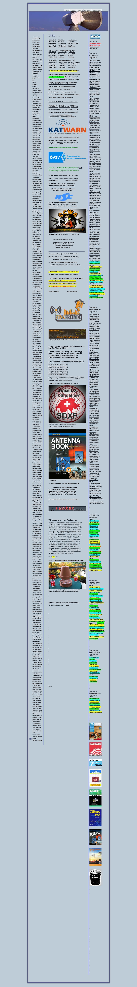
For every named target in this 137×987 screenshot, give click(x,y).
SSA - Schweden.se (95, 175)
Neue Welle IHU (36, 366)
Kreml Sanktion (36, 598)
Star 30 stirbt (36, 518)
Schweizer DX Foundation (68, 424)
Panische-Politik (37, 276)
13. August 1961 (37, 573)
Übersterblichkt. (37, 347)
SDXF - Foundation (94, 154)
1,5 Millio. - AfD (36, 693)
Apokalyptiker (36, 385)
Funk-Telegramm (94, 238)
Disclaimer (80, 10)
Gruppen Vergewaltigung (97, 602)
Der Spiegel (35, 339)
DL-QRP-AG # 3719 (64, 107)
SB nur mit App (36, 485)
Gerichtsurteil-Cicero (96, 567)
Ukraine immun (36, 242)
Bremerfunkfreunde (95, 65)
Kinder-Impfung (36, 181)
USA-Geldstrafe (37, 278)
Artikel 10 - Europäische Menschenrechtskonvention (64, 137)
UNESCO (35, 73)
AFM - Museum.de (94, 60)
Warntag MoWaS (37, 67)
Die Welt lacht (36, 447)
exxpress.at (93, 680)
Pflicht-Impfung (36, 227)
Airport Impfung (36, 330)
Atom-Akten (35, 632)
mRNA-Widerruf (37, 400)
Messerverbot (36, 484)
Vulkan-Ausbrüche (94, 137)
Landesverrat (36, 396)
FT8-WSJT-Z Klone (94, 72)
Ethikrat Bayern (37, 250)
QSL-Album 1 (36, 134)
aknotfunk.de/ (68, 115)
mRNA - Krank (36, 292)
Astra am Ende (36, 529)
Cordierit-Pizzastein (95, 707)
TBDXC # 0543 (53, 60)
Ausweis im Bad (37, 736)
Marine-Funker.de (94, 120)
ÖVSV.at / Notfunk (94, 183)
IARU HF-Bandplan (94, 215)
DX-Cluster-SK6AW (94, 156)
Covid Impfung (36, 179)
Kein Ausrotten (36, 364)
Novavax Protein (37, 214)
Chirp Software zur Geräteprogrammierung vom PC (63, 112)
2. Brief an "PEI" (37, 383)
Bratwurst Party (37, 645)
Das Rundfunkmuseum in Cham (58, 74)
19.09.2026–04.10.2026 (96, 287)
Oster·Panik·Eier (37, 409)
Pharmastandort (37, 609)
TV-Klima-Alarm (37, 556)
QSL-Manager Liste (94, 205)
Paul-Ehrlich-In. (36, 335)
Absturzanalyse (37, 537)
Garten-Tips (35, 668)
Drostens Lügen (37, 594)
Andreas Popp (94, 676)
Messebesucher (37, 122)
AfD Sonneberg (36, 504)
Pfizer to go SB (36, 265)
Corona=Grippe (36, 427)
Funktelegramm (37, 120)
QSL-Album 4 (36, 139)
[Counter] (95, 38)
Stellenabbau (36, 733)
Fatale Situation (36, 430)
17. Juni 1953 (36, 489)
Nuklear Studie (36, 436)
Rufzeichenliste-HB (94, 224)
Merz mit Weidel (37, 695)
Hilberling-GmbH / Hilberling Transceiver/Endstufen (63, 102)
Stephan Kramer (37, 571)
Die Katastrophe (37, 398)
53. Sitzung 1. (36, 307)
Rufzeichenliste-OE (94, 226)
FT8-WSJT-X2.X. (37, 61)
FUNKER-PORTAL (94, 67)
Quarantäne (35, 198)
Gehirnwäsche (36, 229)
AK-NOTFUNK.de (94, 139)
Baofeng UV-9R (36, 132)
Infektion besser (37, 434)
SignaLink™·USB (37, 60)
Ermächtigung (36, 531)
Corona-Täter (36, 404)
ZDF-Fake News (37, 561)
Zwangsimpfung (37, 390)
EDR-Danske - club (94, 178)
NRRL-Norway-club (94, 176)
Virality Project (36, 459)
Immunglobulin (36, 375)
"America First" (37, 480)
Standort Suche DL (94, 256)
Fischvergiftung (36, 541)
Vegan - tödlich (36, 463)
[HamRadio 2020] (95, 755)
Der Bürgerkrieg (37, 358)
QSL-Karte (35, 75)
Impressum (73, 10)
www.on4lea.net (94, 47)
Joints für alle (36, 586)
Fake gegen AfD (37, 630)
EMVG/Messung (37, 92)
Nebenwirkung (36, 191)
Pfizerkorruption (37, 200)
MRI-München (36, 233)
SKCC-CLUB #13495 (95, 159)
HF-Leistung (35, 44)
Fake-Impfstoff (36, 620)
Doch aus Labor (37, 164)
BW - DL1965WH (94, 103)
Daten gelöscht (36, 636)
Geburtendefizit (36, 465)
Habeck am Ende (37, 563)
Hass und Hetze (37, 567)
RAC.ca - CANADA (95, 161)
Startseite (35, 37)
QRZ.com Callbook (94, 219)
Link (80, 168)
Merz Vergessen (37, 706)
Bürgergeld (35, 579)
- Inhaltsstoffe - (36, 286)
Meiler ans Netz (36, 560)
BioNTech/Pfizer (37, 202)
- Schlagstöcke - (37, 360)
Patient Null (35, 493)
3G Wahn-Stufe (36, 343)
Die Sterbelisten (37, 282)
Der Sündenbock (37, 352)
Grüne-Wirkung (36, 679)
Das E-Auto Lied (37, 514)
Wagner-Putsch (36, 501)
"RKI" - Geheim (36, 246)
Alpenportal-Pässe (94, 123)
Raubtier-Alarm (36, 542)
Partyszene (35, 453)
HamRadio (35, 130)
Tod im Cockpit (36, 592)
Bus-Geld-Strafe (37, 189)
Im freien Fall (36, 428)
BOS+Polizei (36, 113)
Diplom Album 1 (37, 145)
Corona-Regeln (36, 219)
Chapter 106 (75, 234)
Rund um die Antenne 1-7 (71, 140)
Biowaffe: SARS (37, 168)
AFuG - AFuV (36, 115)
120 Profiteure (36, 451)
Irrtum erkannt (36, 468)
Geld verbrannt (36, 727)
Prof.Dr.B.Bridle (36, 297)
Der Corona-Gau (37, 582)
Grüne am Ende (36, 677)
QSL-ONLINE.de (93, 207)
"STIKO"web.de (36, 252)
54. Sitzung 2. (36, 309)
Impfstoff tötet (36, 284)
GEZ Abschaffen (37, 687)
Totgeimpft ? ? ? (37, 301)
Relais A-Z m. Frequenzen (56, 94)
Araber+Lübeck (36, 615)
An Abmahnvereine (96, 10)
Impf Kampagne (37, 185)
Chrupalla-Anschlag (95, 561)
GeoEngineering (37, 683)
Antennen (35, 48)
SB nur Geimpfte (37, 267)
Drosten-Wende (36, 619)
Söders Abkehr (36, 269)
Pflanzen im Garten (95, 710)
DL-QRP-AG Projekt (95, 197)
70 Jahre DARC (36, 151)
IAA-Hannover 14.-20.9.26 (97, 280)
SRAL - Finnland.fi (94, 173)
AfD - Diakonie (36, 700)
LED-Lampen (36, 94)
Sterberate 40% (36, 368)
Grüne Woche (36, 674)
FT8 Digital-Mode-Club (65, 50)
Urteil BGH (35, 118)
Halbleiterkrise (36, 725)
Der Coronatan (36, 402)
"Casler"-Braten (37, 662)
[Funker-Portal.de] (67, 510)
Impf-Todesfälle (36, 195)
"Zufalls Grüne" (36, 575)
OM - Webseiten (36, 141)
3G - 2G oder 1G (37, 271)
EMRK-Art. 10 (36, 117)
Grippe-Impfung (36, 290)
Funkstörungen (36, 90)
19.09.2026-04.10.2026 (96, 291)
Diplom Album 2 (37, 147)
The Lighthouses (94, 200)
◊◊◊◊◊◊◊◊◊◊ (35, 157)
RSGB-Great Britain (95, 164)
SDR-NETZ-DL (36, 101)
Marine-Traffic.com (94, 111)
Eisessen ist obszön (95, 599)
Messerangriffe (36, 639)
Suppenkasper (36, 554)
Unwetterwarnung (94, 129)
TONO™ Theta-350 (94, 86)
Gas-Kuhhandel (36, 472)
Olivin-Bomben (36, 149)
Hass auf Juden (36, 411)
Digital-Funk (35, 58)
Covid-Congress (37, 415)
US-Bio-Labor (36, 685)
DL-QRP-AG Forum (94, 198)
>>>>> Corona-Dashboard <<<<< (65, 487)
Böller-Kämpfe (36, 626)
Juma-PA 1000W (37, 54)
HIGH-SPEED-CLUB (95, 195)
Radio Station (36, 41)
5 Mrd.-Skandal (36, 461)
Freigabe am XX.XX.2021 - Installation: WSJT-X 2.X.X (63, 256)
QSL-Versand (36, 77)
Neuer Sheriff (36, 698)
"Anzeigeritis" (36, 487)
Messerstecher (36, 702)
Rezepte (67, 10)
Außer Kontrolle (37, 421)
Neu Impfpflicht (36, 373)
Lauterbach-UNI (37, 442)
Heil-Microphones (94, 84)
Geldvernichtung (37, 255)
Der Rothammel (37, 50)
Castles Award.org (94, 79)
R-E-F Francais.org (94, 166)
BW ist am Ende (37, 634)
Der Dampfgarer (37, 655)
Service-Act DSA (37, 603)
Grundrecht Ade (37, 318)
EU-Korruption (36, 714)
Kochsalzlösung (37, 263)
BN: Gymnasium (37, 495)
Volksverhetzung (37, 510)
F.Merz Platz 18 (36, 719)
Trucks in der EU (37, 377)
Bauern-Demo (36, 628)
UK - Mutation (36, 236)
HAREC (34, 84)
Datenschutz (87, 10)
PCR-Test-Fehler (37, 295)
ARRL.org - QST (93, 212)
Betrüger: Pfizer (37, 440)
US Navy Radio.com (95, 113)
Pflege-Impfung (36, 413)
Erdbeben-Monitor (94, 135)
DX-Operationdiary (94, 149)
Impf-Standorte (36, 225)
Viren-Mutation (36, 234)
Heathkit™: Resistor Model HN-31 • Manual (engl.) (63, 82)
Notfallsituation (36, 341)
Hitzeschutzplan (37, 596)
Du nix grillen (36, 735)
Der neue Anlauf (37, 128)
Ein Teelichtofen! (37, 643)
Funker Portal (67, 89)
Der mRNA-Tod (36, 303)
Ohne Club (35, 96)
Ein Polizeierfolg (37, 362)
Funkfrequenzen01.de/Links (72, 94)
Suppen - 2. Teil (36, 660)
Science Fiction (36, 354)
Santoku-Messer (37, 651)
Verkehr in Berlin (94, 122)
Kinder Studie (36, 605)
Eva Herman (36, 316)
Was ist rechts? (36, 508)
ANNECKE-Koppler (94, 88)
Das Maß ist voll (37, 552)
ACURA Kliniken (37, 369)
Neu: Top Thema (37, 381)
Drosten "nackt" (37, 584)
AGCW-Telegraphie (94, 192)
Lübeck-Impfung (37, 328)
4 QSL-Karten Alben (95, 258)
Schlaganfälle (36, 406)
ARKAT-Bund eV (37, 69)
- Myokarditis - (36, 565)
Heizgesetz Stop (37, 520)
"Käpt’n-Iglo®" (36, 607)
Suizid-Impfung (36, 392)
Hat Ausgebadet (37, 525)
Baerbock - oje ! (37, 446)
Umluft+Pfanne (36, 653)
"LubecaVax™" (36, 331)
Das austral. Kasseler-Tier (97, 294)
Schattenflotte (36, 721)
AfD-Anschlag (36, 622)
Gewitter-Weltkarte (94, 127)
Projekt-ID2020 (36, 231)
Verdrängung (36, 704)
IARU (34, 79)
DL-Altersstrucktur (94, 231)
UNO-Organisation (94, 234)
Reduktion (35, 172)
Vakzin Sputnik (36, 212)
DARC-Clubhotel (37, 99)
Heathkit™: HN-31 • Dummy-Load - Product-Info (62, 84)
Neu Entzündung (37, 288)
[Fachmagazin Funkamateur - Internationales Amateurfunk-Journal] (95, 739)
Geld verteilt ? (36, 729)
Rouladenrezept (37, 666)
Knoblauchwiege (37, 664)
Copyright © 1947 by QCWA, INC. (58, 234)
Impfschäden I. (36, 196)
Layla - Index (36, 432)
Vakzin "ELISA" (36, 333)
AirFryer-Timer (36, 657)
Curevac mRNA (37, 206)
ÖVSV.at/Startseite (94, 181)
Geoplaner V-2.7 (93, 146)
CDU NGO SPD (36, 708)
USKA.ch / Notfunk (94, 187)
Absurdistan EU (37, 217)
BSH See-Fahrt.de (94, 117)
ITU (33, 80)
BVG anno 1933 (36, 506)
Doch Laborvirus (37, 162)
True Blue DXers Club (65, 60)
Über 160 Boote (36, 613)
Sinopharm (35, 210)
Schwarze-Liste (36, 103)
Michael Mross (94, 678)
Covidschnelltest (37, 261)
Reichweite (35, 52)
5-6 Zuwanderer (36, 533)
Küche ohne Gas (37, 647)
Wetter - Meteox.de (94, 125)
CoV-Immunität (36, 601)
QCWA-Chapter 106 (95, 158)
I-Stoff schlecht (36, 349)
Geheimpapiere (36, 244)
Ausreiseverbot (36, 535)
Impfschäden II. (36, 423)
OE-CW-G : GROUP (95, 193)
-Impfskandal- (36, 527)
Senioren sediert (37, 176)
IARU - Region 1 (93, 214)
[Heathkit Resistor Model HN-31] (95, 885)
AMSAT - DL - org (94, 106)
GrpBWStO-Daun (94, 98)
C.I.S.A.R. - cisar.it (94, 168)
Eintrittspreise (36, 124)
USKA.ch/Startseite (95, 185)
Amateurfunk (36, 39)
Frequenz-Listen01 (94, 255)
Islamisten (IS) (36, 624)
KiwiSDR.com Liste (94, 69)
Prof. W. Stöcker (37, 322)
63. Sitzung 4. (36, 312)
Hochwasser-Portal (94, 130)
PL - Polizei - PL (36, 248)
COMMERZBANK (37, 676)
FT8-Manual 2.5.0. (94, 74)
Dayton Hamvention (95, 163)
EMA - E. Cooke (36, 314)
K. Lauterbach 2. (37, 444)
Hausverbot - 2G (37, 274)
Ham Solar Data (37, 105)
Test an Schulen (37, 183)
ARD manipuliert (37, 617)
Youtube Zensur (36, 590)
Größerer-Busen (37, 187)
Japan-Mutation (36, 240)
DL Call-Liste (36, 107)
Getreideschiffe (36, 539)
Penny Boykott (36, 550)
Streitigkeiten (36, 588)
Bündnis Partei (36, 457)
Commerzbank (94, 296)
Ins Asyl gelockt (37, 497)
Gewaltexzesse (36, 522)
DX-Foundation (36, 56)
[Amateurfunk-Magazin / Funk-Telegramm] (95, 786)
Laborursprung (36, 166)
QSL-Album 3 (36, 137)
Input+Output (36, 46)
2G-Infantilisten (36, 272)
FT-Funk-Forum (93, 239)
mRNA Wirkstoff (37, 223)
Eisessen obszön (37, 544)
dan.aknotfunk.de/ (71, 116)
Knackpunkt (35, 98)
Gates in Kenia (36, 681)
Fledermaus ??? (37, 387)
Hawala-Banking (37, 638)
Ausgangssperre (37, 280)
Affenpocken (36, 417)
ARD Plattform (36, 425)
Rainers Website (73, 64)
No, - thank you (36, 577)
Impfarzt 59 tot (36, 558)
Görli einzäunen (36, 548)
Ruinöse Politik (36, 474)
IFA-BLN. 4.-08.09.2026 (96, 278)
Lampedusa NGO (37, 523)
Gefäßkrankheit (36, 293)
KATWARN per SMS (95, 141)
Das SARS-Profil (37, 160)
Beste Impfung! (36, 326)
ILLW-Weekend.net (94, 204)
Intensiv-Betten (36, 259)
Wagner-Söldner (37, 455)
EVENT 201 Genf (37, 158)
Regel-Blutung (36, 299)
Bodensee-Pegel (94, 132)
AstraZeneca (36, 204)
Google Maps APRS (95, 62)
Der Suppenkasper (95, 609)
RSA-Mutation (36, 238)
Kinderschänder (37, 499)
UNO (74, 60)
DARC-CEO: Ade (37, 155)
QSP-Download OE (94, 243)
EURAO (34, 82)
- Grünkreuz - (36, 177)
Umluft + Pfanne (94, 702)
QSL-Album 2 (36, 136)
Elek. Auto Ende (37, 512)
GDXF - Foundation (94, 151)
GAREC (34, 86)
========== (36, 641)
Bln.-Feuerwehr (36, 388)
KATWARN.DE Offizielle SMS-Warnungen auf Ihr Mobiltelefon (65, 133)
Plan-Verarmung (37, 476)
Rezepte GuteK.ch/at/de (96, 297)
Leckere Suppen (37, 658)
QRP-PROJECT (36, 63)
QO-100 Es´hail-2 (94, 108)
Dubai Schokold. (37, 672)
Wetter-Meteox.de (54, 92)
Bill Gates (35, 170)
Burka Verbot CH (37, 611)
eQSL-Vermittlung (94, 210)
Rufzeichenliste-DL (94, 229)
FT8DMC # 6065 (53, 50)
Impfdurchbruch (37, 350)
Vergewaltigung (36, 546)
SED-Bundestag (37, 710)
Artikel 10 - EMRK (94, 232)
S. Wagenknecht (37, 449)
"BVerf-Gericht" (37, 320)
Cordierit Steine (36, 649)
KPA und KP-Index (94, 144)
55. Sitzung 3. (36, 311)
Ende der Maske (37, 438)
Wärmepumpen (36, 466)
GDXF (74, 50)
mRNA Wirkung (36, 221)
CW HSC (63, 190)
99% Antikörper (36, 394)
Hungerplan (35, 419)
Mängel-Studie (36, 371)
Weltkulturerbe (36, 71)
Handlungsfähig (36, 581)
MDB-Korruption (37, 407)
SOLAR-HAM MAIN (94, 142)
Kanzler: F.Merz (36, 717)
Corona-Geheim (37, 516)
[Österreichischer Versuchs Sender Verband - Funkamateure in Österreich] (67, 162)
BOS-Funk (35, 111)
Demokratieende (37, 470)
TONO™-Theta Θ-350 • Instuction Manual (60, 86)
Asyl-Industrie (36, 696)
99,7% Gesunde (36, 257)
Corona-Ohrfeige (37, 379)
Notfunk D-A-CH (37, 65)
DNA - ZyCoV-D (36, 215)
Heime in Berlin (36, 600)
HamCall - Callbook (94, 217)
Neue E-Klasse (36, 153)
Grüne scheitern (37, 482)
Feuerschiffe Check (95, 202)
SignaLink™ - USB (94, 76)
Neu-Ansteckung (37, 305)
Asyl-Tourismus (37, 569)
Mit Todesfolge (36, 174)
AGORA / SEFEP (37, 478)
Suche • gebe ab (37, 740)
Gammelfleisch (36, 731)
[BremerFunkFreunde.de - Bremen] (67, 325)
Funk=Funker (36, 42)
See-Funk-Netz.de (94, 118)
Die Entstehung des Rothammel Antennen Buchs (66, 278)
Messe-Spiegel (36, 126)
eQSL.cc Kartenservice (55, 89)
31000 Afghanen (37, 716)
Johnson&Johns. (37, 208)
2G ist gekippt (36, 345)
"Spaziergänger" (37, 356)
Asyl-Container (36, 491)
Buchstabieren (36, 109)
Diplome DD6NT (37, 143)
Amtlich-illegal (36, 503)
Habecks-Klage (36, 689)
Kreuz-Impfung (36, 193)
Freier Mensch (36, 337)
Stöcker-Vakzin (36, 324)
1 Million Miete (36, 723)
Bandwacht (35, 88)
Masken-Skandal (37, 253)
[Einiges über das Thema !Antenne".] (95, 845)
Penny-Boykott (94, 606)
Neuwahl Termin (37, 691)
